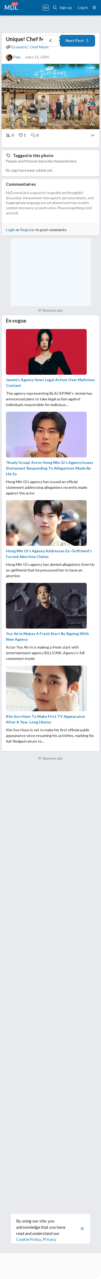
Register (27, 229)
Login (10, 229)
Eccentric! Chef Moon (30, 47)
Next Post (75, 40)
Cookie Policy (28, 1239)
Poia (16, 57)
